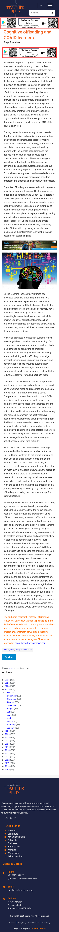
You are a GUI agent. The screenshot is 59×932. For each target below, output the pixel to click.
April (9, 718)
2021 (7, 731)
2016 (7, 747)
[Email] (4, 887)
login (11, 668)
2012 (7, 760)
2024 (7, 686)
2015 (7, 750)
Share (10, 657)
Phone (11, 871)
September (12, 705)
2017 (7, 744)
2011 (7, 763)
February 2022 (8, 650)
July (9, 712)
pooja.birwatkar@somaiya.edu (30, 643)
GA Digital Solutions (38, 929)
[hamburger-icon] (41, 5)
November (12, 699)
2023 (7, 689)
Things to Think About (23, 650)
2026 (7, 680)
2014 (7, 753)
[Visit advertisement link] (29, 52)
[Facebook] (6, 818)
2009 (7, 769)
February (11, 724)
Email (11, 886)
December (12, 696)
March (10, 721)
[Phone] (4, 873)
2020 (7, 734)
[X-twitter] (11, 818)
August (10, 708)
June (9, 715)
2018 (7, 740)
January (10, 728)
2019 (7, 737)
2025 (7, 683)
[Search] (52, 13)
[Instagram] (15, 818)
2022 (7, 692)
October (10, 702)
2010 (7, 766)
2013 (7, 756)
